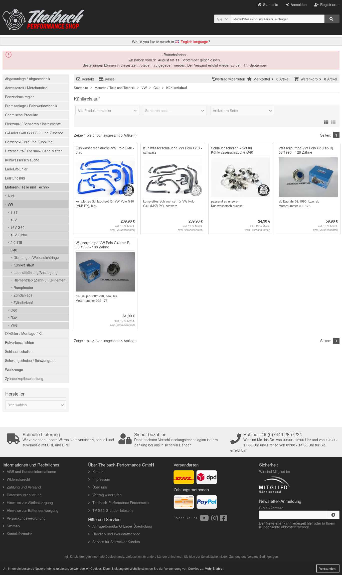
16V (14, 219)
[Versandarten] (207, 481)
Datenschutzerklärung (24, 494)
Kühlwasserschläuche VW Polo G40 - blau (105, 150)
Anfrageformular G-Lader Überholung (122, 526)
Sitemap (13, 525)
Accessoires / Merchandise (26, 87)
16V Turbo (19, 234)
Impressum (101, 479)
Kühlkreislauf (24, 264)
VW (10, 204)
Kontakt (88, 78)
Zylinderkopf (23, 302)
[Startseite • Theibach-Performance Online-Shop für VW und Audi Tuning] (43, 19)
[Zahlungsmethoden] (207, 506)
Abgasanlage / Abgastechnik (27, 78)
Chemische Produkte (21, 114)
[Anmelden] (333, 515)
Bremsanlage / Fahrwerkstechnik (31, 105)
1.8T (14, 212)
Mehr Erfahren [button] (214, 568)
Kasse (110, 78)
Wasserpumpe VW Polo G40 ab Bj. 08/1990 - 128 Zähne (306, 150)
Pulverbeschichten (19, 342)
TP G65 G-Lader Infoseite (112, 510)
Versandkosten (125, 230)
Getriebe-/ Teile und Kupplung (29, 141)
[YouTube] (205, 519)
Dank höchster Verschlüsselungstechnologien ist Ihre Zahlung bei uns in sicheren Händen (176, 439)
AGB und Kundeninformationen (31, 471)
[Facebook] (223, 519)
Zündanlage (23, 295)
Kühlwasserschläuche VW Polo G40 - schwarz (172, 150)
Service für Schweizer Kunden (116, 541)
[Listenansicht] (333, 122)
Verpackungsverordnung (26, 518)
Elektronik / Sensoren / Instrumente (33, 123)
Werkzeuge (14, 369)
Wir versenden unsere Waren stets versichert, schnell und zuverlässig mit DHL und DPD (68, 439)
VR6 (14, 325)
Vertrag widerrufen (231, 78)
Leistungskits (15, 177)
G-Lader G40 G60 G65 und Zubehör (34, 132)
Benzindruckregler (19, 96)
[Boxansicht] (326, 122)
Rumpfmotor (23, 287)
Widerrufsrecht (18, 479)
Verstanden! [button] (327, 568)
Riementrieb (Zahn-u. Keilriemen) (40, 279)
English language (194, 41)
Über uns (99, 487)
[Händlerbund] (292, 492)
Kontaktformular (19, 533)
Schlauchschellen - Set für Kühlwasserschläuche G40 (232, 150)
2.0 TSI (16, 242)
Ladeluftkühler (16, 168)
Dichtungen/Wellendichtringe (36, 257)
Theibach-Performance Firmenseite (120, 502)
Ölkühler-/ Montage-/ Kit (24, 333)
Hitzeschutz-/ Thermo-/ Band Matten (34, 150)
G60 (14, 310)
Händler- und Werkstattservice (116, 533)
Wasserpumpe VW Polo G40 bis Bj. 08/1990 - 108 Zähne (103, 244)
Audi (11, 195)
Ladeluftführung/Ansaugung (36, 272)
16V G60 (18, 227)
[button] (222, 19)
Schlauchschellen (19, 351)
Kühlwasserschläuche (22, 159)
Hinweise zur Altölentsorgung (30, 502)
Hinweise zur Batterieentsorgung (32, 510)
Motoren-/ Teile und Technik (27, 186)
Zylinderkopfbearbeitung (24, 378)
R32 (14, 317)
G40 (14, 249)
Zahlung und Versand (24, 487)
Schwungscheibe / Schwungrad (30, 360)
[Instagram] (215, 519)
